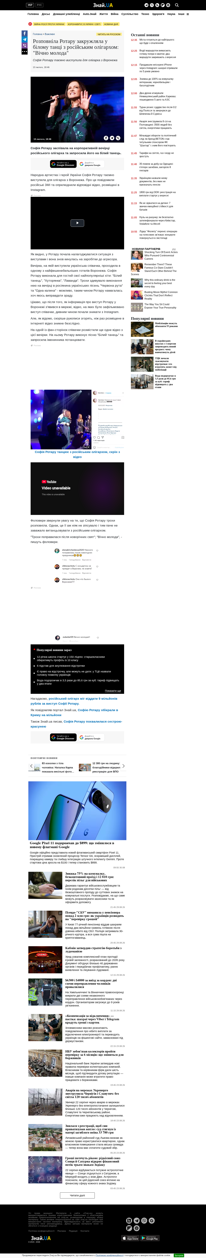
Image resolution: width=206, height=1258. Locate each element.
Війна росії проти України (49, 24)
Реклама (61, 1231)
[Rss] (157, 5)
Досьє (46, 14)
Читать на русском (109, 34)
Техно (145, 14)
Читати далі (77, 1195)
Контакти (85, 1231)
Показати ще (113, 690)
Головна (33, 14)
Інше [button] (181, 14)
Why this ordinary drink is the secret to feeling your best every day (159, 283)
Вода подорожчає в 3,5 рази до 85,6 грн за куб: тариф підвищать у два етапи (78, 682)
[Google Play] (150, 1238)
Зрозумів (179, 1255)
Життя (103, 14)
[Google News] (152, 1221)
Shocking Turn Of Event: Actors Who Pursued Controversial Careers (161, 255)
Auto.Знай (89, 14)
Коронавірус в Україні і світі (84, 24)
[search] (177, 5)
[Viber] (152, 5)
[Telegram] (146, 5)
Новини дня (111, 24)
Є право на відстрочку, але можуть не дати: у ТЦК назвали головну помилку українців (74, 673)
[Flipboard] (163, 5)
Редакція (73, 1231)
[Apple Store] (130, 1238)
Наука (171, 14)
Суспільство (129, 14)
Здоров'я (158, 14)
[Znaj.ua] (103, 5)
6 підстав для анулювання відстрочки (61, 665)
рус (39, 5)
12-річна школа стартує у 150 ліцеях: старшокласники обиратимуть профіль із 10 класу (71, 658)
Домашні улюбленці (66, 14)
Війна (114, 14)
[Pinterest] (168, 5)
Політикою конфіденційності (110, 1255)
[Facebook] (25, 33)
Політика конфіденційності (41, 1231)
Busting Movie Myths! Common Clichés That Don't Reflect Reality (161, 295)
